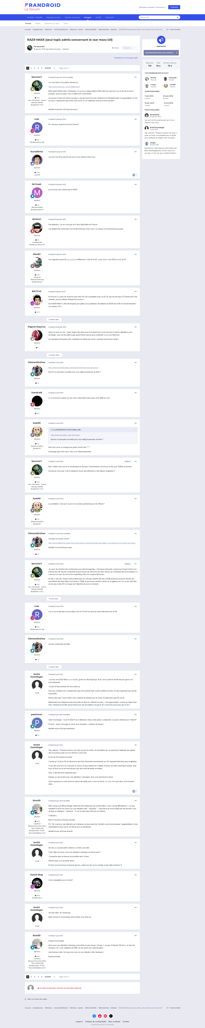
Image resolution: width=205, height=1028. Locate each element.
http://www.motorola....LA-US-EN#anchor (64, 87)
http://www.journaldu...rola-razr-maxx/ (65, 435)
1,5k (38, 275)
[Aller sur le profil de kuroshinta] (37, 160)
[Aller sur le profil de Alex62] (37, 262)
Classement (109, 17)
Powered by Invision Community (102, 1024)
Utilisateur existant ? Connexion (152, 7)
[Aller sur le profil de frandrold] (37, 401)
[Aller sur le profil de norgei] (147, 86)
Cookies (126, 1022)
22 (38, 205)
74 (38, 383)
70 (38, 735)
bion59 (36, 800)
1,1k (38, 444)
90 (38, 240)
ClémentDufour (36, 362)
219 (37, 140)
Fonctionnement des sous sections (159, 53)
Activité (98, 17)
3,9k (38, 172)
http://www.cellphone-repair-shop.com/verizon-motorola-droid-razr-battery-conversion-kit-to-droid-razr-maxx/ (92, 543)
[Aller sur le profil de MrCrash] (37, 192)
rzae (36, 119)
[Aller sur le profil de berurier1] (29, 47)
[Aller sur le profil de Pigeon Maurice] (37, 335)
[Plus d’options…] (135, 77)
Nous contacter (114, 1022)
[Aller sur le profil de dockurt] (37, 227)
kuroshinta (37, 151)
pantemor (36, 714)
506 (38, 821)
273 (38, 312)
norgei (153, 84)
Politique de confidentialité (95, 1022)
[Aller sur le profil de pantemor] (37, 723)
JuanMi (37, 423)
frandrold (36, 392)
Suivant (48, 68)
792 (38, 98)
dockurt (36, 219)
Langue (79, 1022)
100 (37, 413)
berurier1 (41, 46)
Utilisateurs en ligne (52, 23)
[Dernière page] (54, 68)
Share (116, 48)
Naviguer (87, 17)
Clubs (66, 23)
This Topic (168, 17)
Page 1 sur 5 (63, 68)
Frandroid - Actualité (34, 17)
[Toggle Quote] (52, 430)
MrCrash (36, 184)
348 (38, 895)
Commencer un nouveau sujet (125, 58)
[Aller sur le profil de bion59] (37, 809)
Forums (28, 23)
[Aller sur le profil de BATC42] (37, 300)
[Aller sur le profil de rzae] (37, 127)
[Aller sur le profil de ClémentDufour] (37, 370)
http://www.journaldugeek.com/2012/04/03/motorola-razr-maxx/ (73, 368)
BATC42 (36, 291)
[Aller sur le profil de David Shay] (37, 883)
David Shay (36, 874)
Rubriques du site (53, 17)
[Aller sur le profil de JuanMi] (37, 431)
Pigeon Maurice (37, 327)
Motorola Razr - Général (59, 49)
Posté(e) (57, 77)
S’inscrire (174, 7)
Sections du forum (72, 17)
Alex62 (37, 254)
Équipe (37, 23)
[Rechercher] (177, 17)
